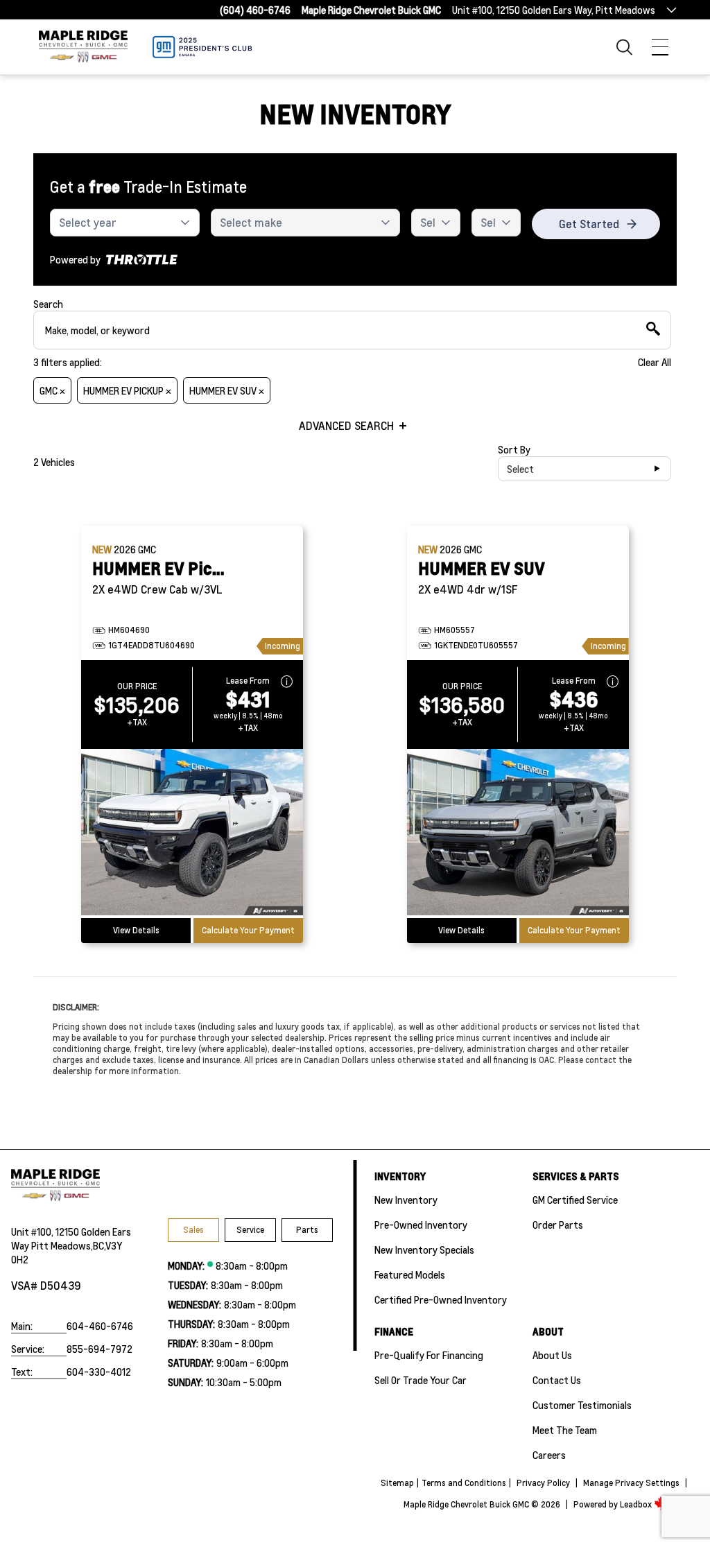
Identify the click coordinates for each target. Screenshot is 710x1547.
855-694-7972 (99, 1348)
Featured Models (409, 1274)
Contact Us (556, 1380)
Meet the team (564, 1430)
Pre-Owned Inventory (420, 1224)
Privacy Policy (543, 1483)
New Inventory (406, 1199)
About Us (552, 1355)
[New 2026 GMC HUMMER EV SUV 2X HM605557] (518, 833)
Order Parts (557, 1224)
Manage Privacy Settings (631, 1483)
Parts (307, 1230)
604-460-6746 (100, 1326)
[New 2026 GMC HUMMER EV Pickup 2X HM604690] (192, 833)
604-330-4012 (99, 1371)
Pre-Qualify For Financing (428, 1355)
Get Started (589, 223)
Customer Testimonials (582, 1405)
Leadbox (637, 1504)
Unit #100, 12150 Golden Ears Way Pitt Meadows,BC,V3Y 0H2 (71, 1245)
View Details (136, 930)
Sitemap (397, 1483)
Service (250, 1230)
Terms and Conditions (464, 1483)
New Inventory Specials (424, 1249)
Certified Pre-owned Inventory (440, 1299)
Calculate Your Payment (248, 930)
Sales (193, 1230)
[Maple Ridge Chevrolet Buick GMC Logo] (83, 47)
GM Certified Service (575, 1199)
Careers (549, 1455)
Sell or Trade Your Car (420, 1380)
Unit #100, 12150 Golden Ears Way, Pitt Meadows (553, 9)
